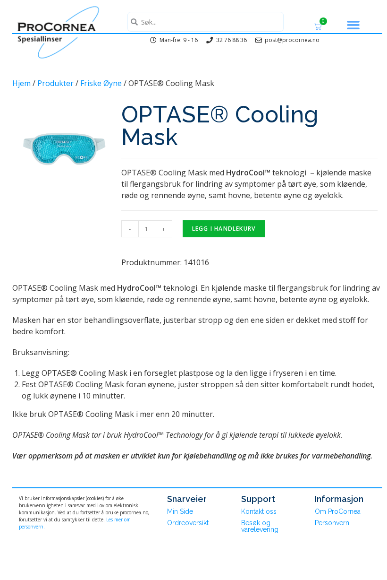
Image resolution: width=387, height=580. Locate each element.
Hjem (21, 83)
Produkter (55, 83)
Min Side (180, 511)
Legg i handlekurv (223, 229)
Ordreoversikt (188, 523)
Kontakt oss (259, 511)
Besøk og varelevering (259, 526)
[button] (353, 25)
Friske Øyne (101, 83)
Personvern (332, 523)
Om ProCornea (338, 511)
